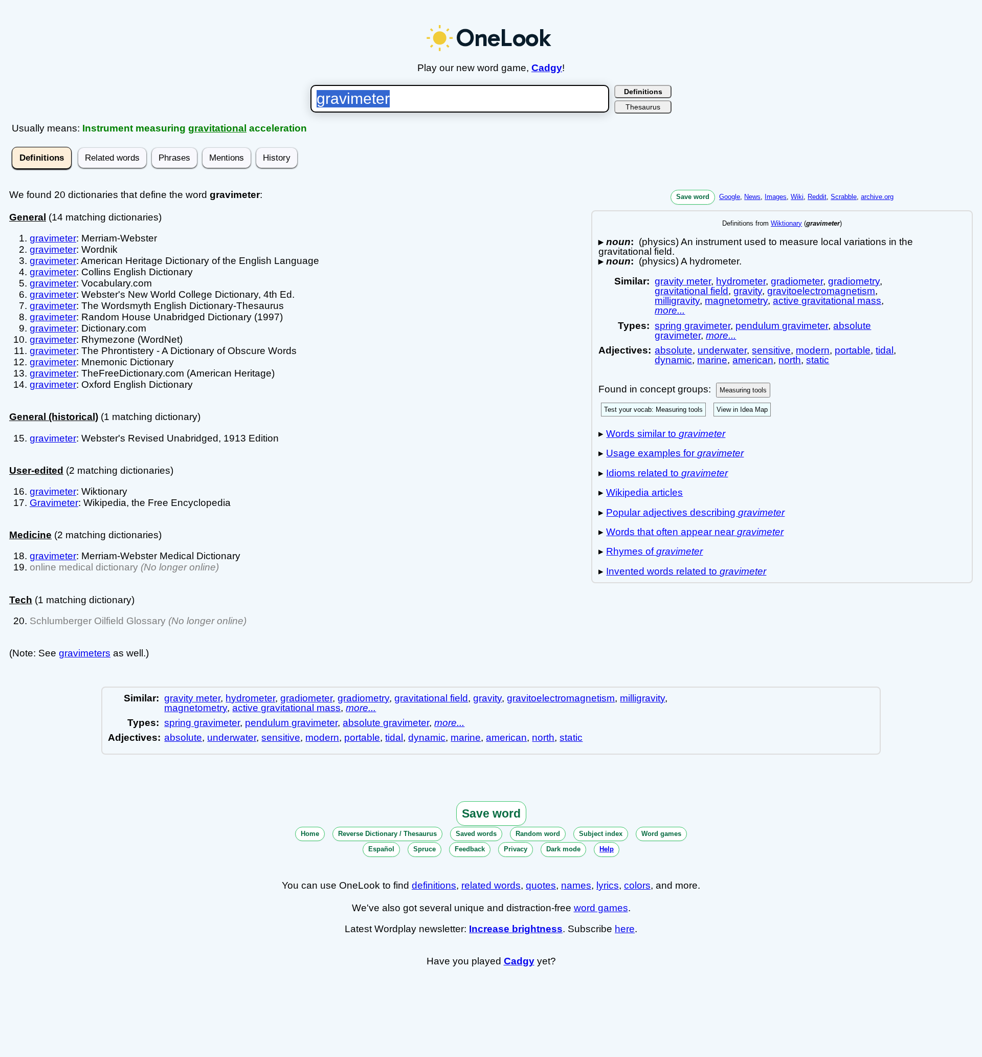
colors (637, 885)
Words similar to (665, 433)
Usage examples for (675, 453)
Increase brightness (516, 928)
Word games (661, 834)
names (576, 885)
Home (310, 834)
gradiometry (854, 281)
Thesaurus (643, 107)
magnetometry (736, 300)
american (752, 360)
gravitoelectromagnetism (821, 290)
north (789, 360)
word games (601, 907)
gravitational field (691, 290)
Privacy (515, 849)
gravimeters (84, 653)
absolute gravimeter (386, 722)
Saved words (476, 834)
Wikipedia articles (644, 492)
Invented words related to (686, 571)
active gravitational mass (827, 300)
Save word (692, 197)
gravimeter (53, 238)
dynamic (673, 360)
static (817, 360)
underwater (722, 350)
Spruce (424, 849)
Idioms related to (667, 473)
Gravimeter (54, 502)
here (625, 928)
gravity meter (683, 281)
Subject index (600, 834)
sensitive (771, 350)
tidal (885, 350)
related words (491, 885)
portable (853, 350)
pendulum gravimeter (781, 325)
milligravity (677, 300)
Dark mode (563, 849)
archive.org (877, 197)
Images (776, 197)
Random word (538, 834)
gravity (747, 290)
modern (813, 350)
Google (729, 197)
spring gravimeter (692, 325)
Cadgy (546, 67)
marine (712, 360)
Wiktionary (786, 223)
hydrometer (741, 281)
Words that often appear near (695, 531)
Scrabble (844, 197)
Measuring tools (743, 390)
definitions (434, 885)
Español (381, 849)
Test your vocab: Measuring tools (653, 409)
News (752, 197)
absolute (674, 350)
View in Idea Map (742, 409)
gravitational (217, 128)
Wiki (797, 197)
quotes (541, 885)
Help (606, 849)
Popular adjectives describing (695, 512)
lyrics (607, 885)
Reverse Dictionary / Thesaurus (387, 834)
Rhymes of (654, 551)
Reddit (817, 197)
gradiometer (797, 281)
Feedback (470, 849)
